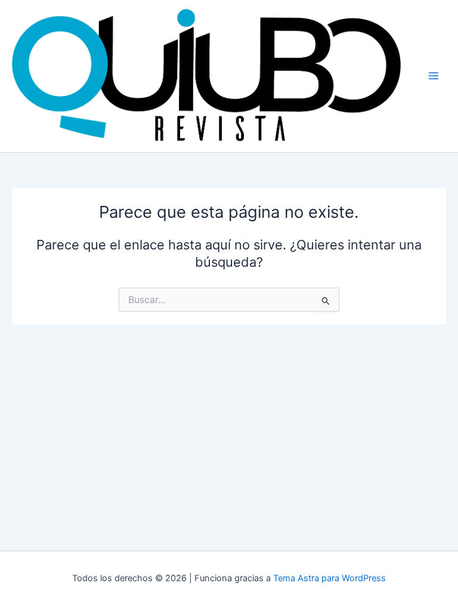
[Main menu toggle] (433, 75)
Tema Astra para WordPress (329, 578)
